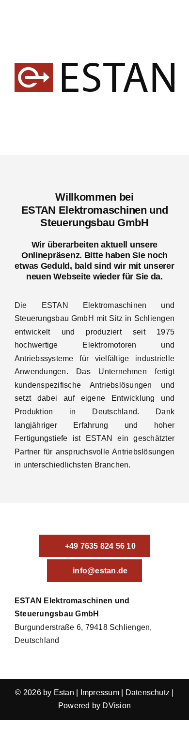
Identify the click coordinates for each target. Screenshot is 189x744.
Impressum (99, 692)
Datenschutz (148, 692)
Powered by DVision (94, 705)
